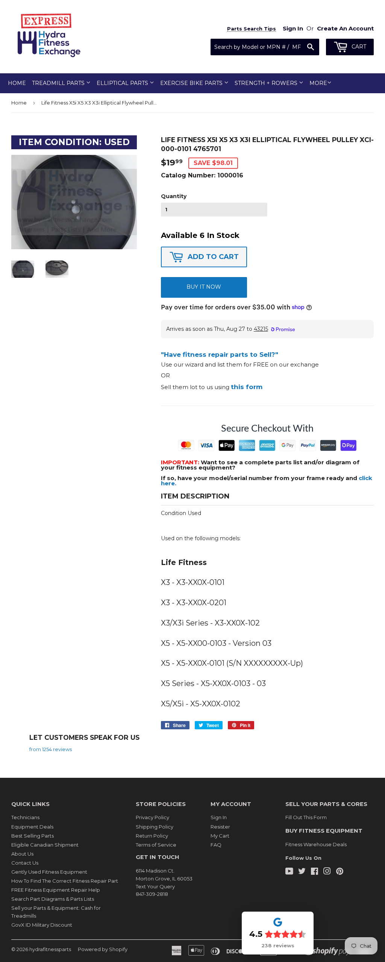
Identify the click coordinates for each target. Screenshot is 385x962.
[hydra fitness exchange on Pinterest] (340, 872)
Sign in (293, 28)
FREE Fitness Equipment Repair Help (55, 890)
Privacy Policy (152, 817)
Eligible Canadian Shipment (45, 845)
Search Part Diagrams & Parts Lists (52, 899)
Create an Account (345, 28)
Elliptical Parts (123, 83)
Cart (358, 46)
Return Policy (152, 836)
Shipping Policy (154, 827)
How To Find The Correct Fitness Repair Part (64, 881)
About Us (22, 854)
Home (17, 83)
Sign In (219, 817)
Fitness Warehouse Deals (316, 844)
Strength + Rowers (267, 83)
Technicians (25, 817)
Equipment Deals (32, 827)
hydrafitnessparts (50, 949)
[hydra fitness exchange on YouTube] (289, 872)
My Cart (220, 836)
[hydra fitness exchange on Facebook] (314, 872)
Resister (220, 827)
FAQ (216, 845)
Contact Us (24, 863)
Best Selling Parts (32, 836)
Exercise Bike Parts (192, 83)
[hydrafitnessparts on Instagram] (327, 872)
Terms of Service (156, 845)
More (318, 83)
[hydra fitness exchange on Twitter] (302, 872)
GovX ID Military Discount (41, 925)
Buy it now (203, 286)
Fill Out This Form (306, 817)
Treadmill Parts (59, 83)
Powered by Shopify (102, 949)
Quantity (173, 196)
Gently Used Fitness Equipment (49, 872)
